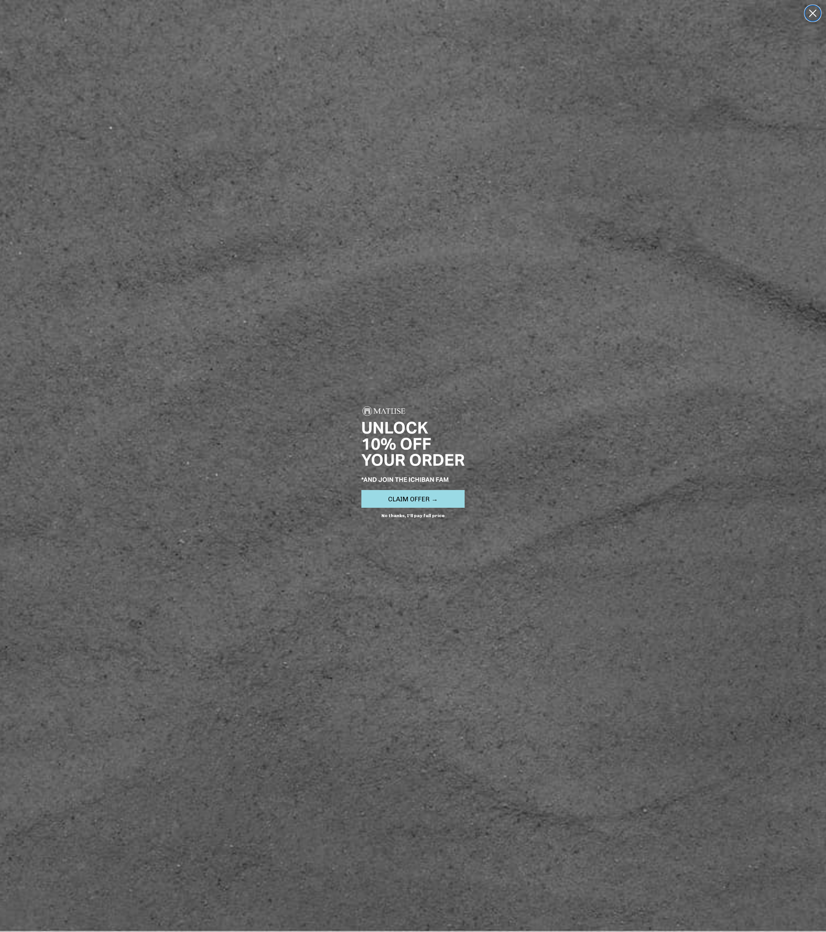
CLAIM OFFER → (413, 499)
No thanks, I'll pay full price (413, 515)
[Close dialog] (813, 13)
